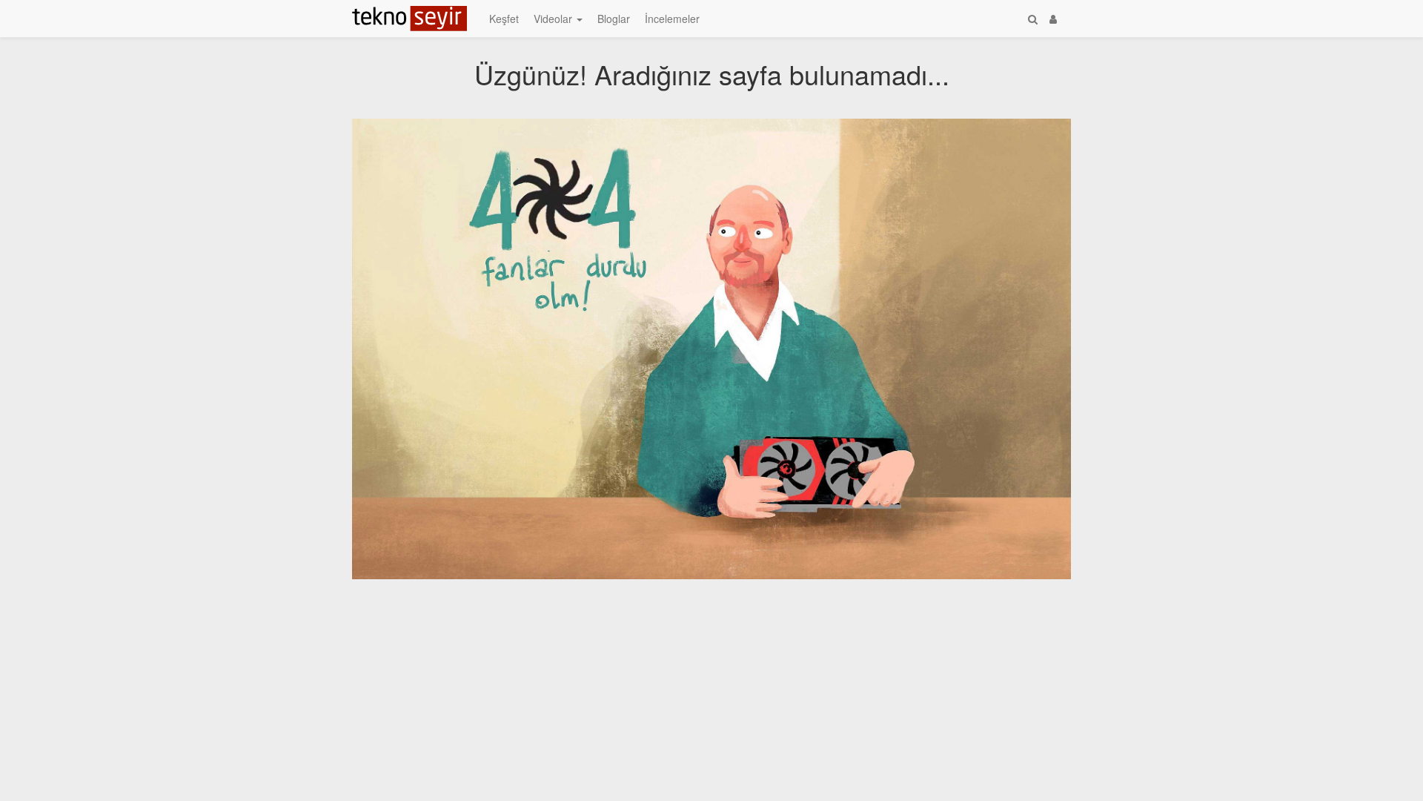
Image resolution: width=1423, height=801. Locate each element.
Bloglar (613, 18)
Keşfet (504, 18)
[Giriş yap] (1053, 18)
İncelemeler (672, 18)
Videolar (554, 18)
